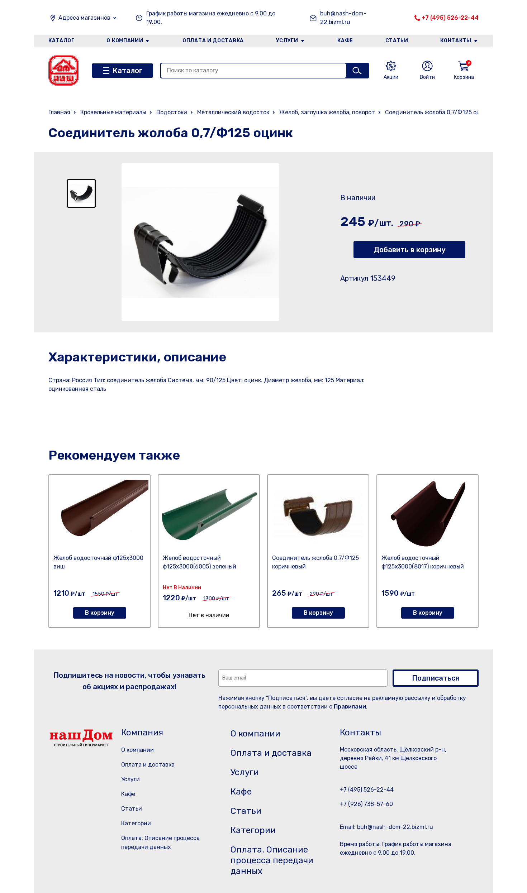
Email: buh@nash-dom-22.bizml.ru (386, 827)
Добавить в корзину (409, 249)
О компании (124, 41)
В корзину (99, 612)
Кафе (345, 41)
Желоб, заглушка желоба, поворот (327, 112)
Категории (136, 823)
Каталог (61, 41)
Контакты (455, 41)
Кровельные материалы (113, 112)
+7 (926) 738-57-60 (366, 804)
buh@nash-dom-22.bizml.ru (343, 17)
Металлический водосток (233, 112)
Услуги (287, 41)
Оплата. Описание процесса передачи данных (272, 860)
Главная (59, 112)
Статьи (396, 41)
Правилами (350, 706)
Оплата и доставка (213, 41)
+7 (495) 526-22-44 (450, 17)
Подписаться (435, 678)
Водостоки (171, 112)
